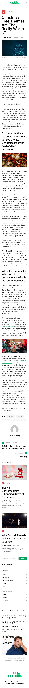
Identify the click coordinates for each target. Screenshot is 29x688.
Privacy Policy (20, 683)
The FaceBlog (7, 37)
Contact (7, 681)
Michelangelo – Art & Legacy (10, 626)
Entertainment (8, 580)
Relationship (7, 592)
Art (4, 574)
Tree (23, 420)
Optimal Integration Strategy (14, 678)
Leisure (5, 589)
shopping (9, 327)
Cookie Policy (10, 683)
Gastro (5, 583)
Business (6, 577)
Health (5, 586)
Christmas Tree (7, 420)
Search (23, 558)
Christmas (19, 416)
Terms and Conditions (17, 681)
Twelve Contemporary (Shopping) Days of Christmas (13, 492)
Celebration (11, 416)
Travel (5, 600)
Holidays (16, 420)
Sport (5, 594)
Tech (5, 597)
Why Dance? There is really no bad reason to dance (14, 538)
